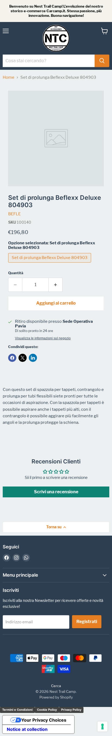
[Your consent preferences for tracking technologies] (102, 726)
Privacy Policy (71, 710)
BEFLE (14, 213)
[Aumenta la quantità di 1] (56, 285)
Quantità (15, 273)
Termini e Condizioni (17, 710)
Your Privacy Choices (43, 720)
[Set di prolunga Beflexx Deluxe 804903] (50, 263)
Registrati (86, 621)
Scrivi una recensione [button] (56, 491)
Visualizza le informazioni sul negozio (43, 338)
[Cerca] (102, 61)
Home (8, 77)
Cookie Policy (47, 710)
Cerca (56, 686)
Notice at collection (27, 729)
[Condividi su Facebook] (12, 358)
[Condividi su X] (22, 358)
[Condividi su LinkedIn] (33, 358)
